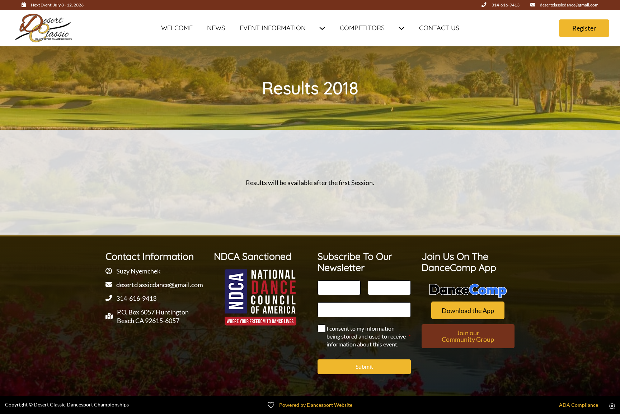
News (216, 28)
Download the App (468, 310)
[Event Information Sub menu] (322, 28)
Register (584, 28)
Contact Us (439, 28)
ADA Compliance (578, 405)
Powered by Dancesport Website (315, 405)
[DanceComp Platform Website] (468, 291)
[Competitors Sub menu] (401, 28)
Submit (364, 366)
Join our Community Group (468, 336)
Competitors (362, 28)
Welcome (177, 28)
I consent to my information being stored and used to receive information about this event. (368, 336)
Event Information (273, 28)
